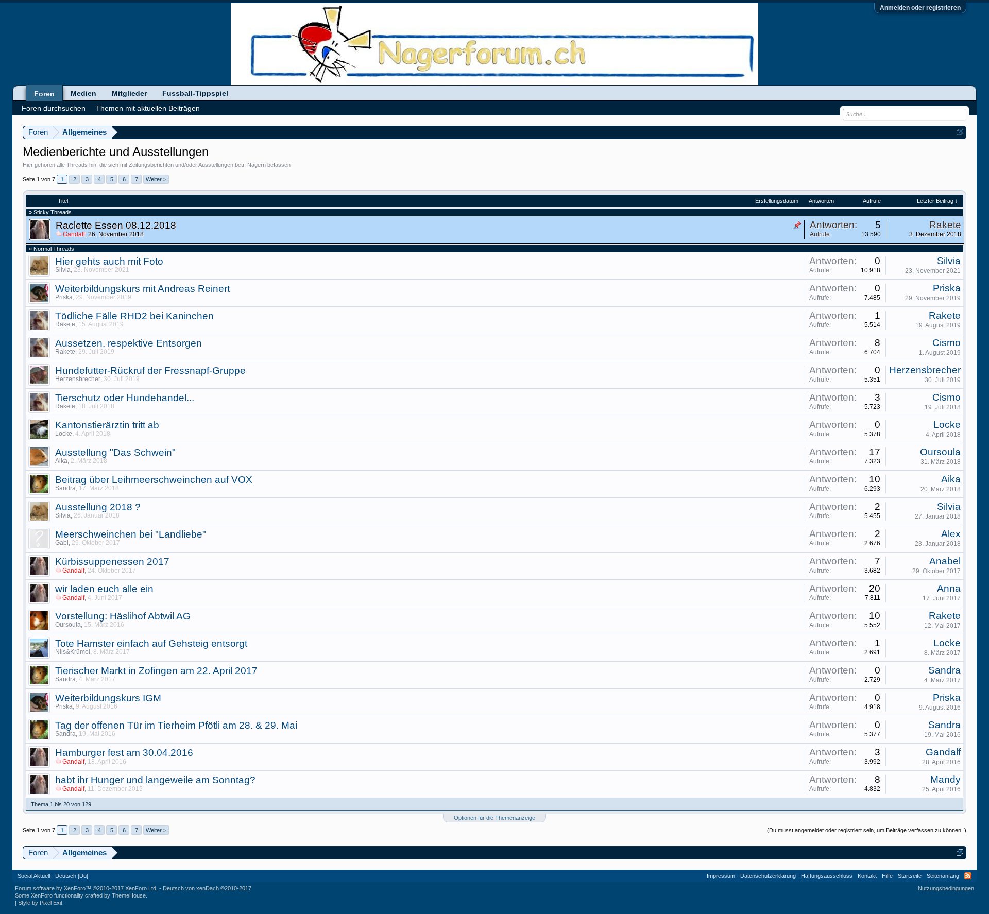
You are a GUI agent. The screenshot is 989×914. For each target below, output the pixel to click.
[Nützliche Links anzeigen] (960, 132)
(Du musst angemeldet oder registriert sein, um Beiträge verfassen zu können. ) (866, 830)
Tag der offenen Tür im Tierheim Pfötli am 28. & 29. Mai (176, 725)
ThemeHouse (129, 895)
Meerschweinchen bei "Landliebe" (130, 534)
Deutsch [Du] (71, 876)
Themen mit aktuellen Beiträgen (148, 108)
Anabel (945, 561)
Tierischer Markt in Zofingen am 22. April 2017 (156, 670)
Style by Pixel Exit (40, 903)
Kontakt (867, 876)
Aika (61, 460)
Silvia (63, 269)
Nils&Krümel (72, 652)
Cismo (946, 342)
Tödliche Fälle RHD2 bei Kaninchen (134, 316)
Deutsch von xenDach (207, 888)
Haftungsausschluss (826, 876)
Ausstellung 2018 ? (98, 507)
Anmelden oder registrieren (920, 7)
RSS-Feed (967, 875)
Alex (951, 533)
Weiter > (156, 179)
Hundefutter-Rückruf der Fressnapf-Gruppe (150, 370)
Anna (949, 588)
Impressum (721, 876)
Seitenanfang (943, 876)
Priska (64, 297)
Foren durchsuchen (54, 108)
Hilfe (887, 876)
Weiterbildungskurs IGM (108, 698)
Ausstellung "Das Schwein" (115, 452)
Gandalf (943, 752)
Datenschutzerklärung (768, 876)
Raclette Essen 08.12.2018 (116, 225)
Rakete (945, 224)
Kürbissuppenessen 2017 (112, 561)
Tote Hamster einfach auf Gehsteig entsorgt (151, 643)
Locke (63, 433)
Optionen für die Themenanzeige (494, 818)
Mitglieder (129, 93)
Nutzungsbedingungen (946, 888)
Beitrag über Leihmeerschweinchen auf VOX (153, 479)
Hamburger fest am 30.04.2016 (124, 752)
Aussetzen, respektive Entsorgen (128, 343)
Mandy (945, 779)
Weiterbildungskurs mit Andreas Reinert (142, 288)
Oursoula (940, 451)
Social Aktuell (34, 876)
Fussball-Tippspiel (195, 93)
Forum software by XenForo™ (86, 888)
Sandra (65, 488)
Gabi (62, 542)
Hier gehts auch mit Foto (109, 261)
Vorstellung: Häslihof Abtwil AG (123, 616)
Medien (83, 93)
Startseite (910, 876)
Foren (44, 94)
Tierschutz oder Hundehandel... (124, 397)
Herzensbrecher (77, 379)
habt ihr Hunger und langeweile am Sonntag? (155, 779)
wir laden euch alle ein (104, 588)
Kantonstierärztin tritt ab (107, 425)
